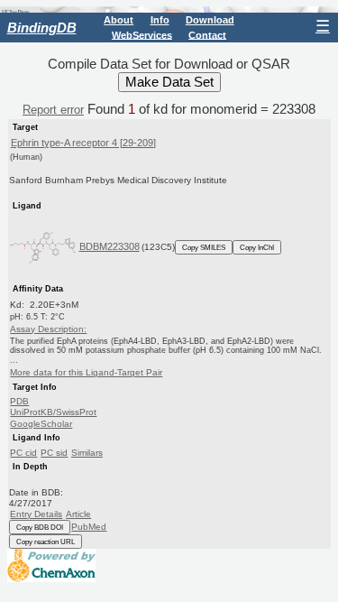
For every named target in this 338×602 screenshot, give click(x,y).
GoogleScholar (41, 424)
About (118, 19)
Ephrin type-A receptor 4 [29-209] (83, 142)
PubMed (88, 527)
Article (78, 514)
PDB (19, 401)
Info (160, 19)
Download (210, 19)
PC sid (54, 453)
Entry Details (36, 514)
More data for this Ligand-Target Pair (86, 372)
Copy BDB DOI (39, 527)
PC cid (23, 453)
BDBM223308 (109, 246)
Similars (87, 453)
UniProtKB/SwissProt (53, 412)
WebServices (142, 34)
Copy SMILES (203, 247)
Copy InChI (257, 247)
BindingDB (42, 27)
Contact (207, 34)
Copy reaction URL (45, 541)
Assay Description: (48, 329)
